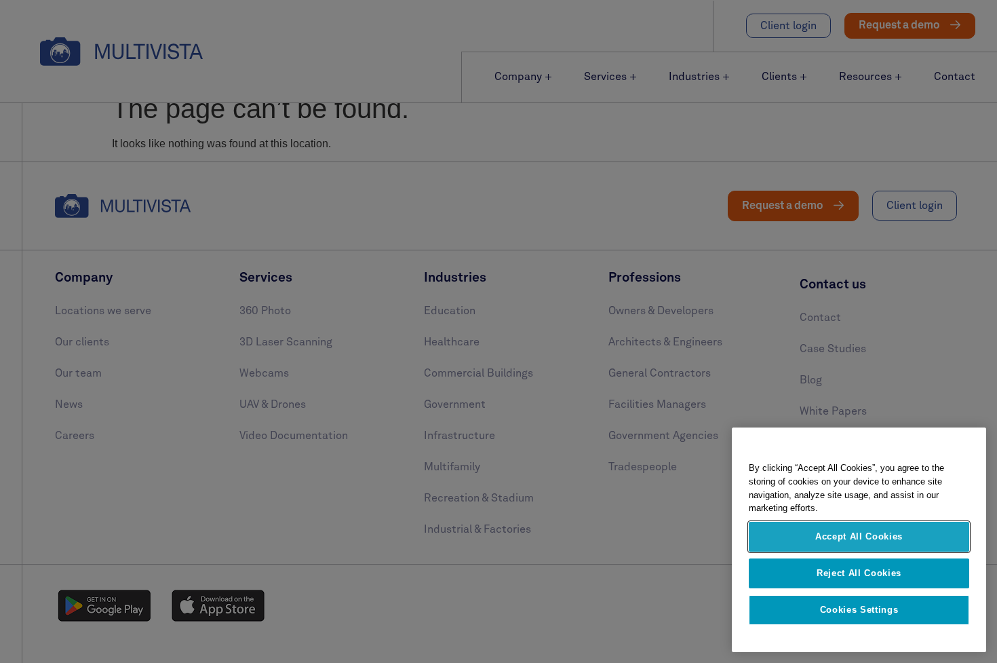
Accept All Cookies (859, 536)
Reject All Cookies (859, 573)
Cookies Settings (859, 610)
